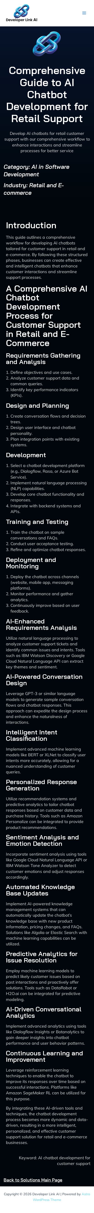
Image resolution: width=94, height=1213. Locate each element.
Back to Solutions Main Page (33, 1180)
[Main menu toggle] (84, 13)
